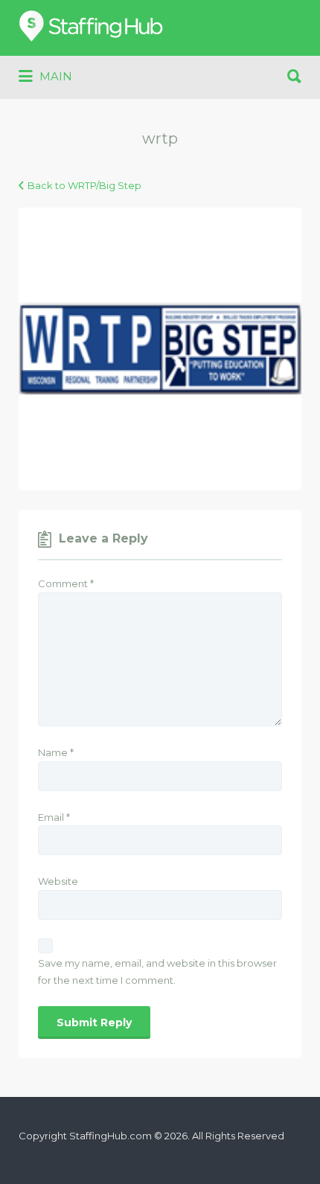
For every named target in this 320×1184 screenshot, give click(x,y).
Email (54, 817)
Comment (66, 583)
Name (56, 752)
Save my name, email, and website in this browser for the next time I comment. (157, 971)
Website (58, 881)
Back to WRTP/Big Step (84, 185)
